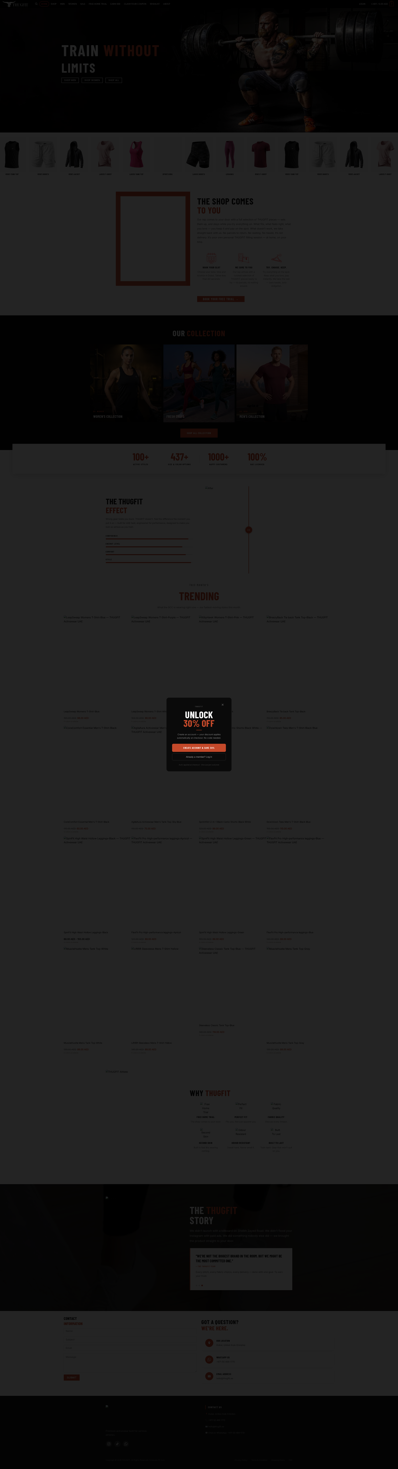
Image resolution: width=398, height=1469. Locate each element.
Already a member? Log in (199, 757)
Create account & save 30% (199, 747)
